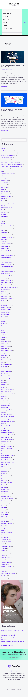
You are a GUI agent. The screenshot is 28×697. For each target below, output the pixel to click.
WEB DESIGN (4, 564)
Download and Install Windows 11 (9, 287)
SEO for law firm (5, 503)
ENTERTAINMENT (5, 309)
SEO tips (3, 505)
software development (6, 523)
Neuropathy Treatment (6, 432)
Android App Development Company (10, 162)
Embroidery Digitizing (6, 305)
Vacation (3, 555)
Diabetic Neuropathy (6, 280)
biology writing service (6, 207)
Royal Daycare (4, 491)
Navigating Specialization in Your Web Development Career (12, 66)
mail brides (4, 400)
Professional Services (6, 482)
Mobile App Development (7, 416)
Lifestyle (3, 387)
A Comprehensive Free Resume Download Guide (11, 110)
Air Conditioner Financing (7, 150)
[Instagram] (11, 671)
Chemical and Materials (6, 228)
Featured (3, 319)
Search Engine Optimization (7, 498)
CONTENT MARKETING (6, 237)
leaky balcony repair (6, 378)
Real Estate (4, 487)
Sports (3, 525)
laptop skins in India (6, 371)
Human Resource (5, 359)
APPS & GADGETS (5, 169)
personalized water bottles (7, 462)
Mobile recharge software (7, 419)
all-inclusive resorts (6, 159)
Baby (2, 189)
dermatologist (4, 278)
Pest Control (4, 464)
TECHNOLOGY (6, 10)
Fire (2, 325)
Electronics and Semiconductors (9, 303)
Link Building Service (6, 391)
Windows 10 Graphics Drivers (8, 573)
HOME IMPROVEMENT (8, 28)
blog (2, 209)
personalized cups (5, 457)
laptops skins (4, 373)
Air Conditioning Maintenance (8, 155)
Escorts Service (5, 314)
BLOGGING (3, 212)
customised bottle (5, 259)
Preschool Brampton (6, 475)
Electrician (3, 300)
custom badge (4, 246)
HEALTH (5, 22)
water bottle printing (6, 562)
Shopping (3, 509)
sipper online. (4, 514)
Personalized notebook (7, 459)
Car (2, 221)
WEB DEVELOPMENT (6, 566)
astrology (3, 175)
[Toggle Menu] (18, 11)
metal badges (4, 407)
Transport (3, 548)
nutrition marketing (5, 437)
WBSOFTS (14, 3)
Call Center (4, 216)
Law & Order (4, 375)
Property (3, 484)
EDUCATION (6, 19)
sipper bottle (4, 512)
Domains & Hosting (5, 284)
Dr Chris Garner (5, 289)
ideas (2, 362)
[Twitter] (16, 671)
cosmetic (3, 241)
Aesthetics (3, 148)
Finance (3, 323)
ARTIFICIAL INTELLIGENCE (7, 173)
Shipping (3, 507)
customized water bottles (7, 271)
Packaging (3, 444)
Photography (4, 471)
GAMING (3, 332)
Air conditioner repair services (8, 153)
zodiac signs (4, 578)
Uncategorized (5, 553)
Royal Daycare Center (6, 494)
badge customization (6, 196)
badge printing (4, 198)
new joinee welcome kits (7, 434)
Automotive (4, 187)
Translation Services (6, 546)
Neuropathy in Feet (5, 430)
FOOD (2, 330)
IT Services (4, 366)
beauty (3, 200)
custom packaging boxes (7, 255)
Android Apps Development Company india (11, 166)
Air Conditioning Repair (6, 157)
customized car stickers (7, 266)
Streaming (3, 530)
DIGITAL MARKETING (8, 13)
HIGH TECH (4, 348)
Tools (2, 544)
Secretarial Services (6, 500)
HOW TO (3, 357)
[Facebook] (14, 671)
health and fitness (5, 346)
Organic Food (4, 441)
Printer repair (4, 480)
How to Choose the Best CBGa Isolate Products (12, 641)
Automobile (4, 184)
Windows (3, 571)
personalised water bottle (7, 455)
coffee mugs (4, 232)
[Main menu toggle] (24, 22)
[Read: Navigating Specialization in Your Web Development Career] (12, 57)
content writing (4, 239)
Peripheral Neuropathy (6, 448)
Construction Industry (6, 234)
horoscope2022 (5, 355)
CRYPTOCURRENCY (8, 33)
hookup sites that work (6, 353)
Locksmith (3, 396)
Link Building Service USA (7, 394)
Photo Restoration (5, 469)
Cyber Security (5, 273)
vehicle (3, 559)
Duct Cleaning (4, 294)
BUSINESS (5, 16)
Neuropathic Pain (5, 428)
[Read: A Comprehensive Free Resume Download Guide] (14, 99)
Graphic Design (5, 341)
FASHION (5, 25)
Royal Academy (5, 489)
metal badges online (6, 409)
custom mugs (4, 253)
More (2, 423)
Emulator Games (5, 307)
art (2, 171)
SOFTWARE (4, 521)
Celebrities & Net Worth (6, 225)
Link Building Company (6, 389)
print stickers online (6, 478)
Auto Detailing (4, 180)
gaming (3, 334)
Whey (2, 569)
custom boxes (4, 248)
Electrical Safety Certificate (7, 298)
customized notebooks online (8, 269)
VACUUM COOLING (5, 557)
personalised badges (6, 453)
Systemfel (3, 534)
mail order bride (5, 403)
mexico (3, 412)
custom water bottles (6, 257)
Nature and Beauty (5, 425)
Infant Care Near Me (6, 364)
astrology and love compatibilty (8, 178)
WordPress (4, 575)
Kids (2, 369)
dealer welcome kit (5, 275)
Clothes (3, 230)
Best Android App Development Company (11, 203)
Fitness (3, 328)
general (3, 337)
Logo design (4, 398)
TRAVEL (5, 31)
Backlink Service (5, 194)
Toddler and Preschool (6, 541)
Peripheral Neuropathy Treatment (9, 450)
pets (2, 466)
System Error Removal (6, 532)
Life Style (3, 382)
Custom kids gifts (5, 250)
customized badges (6, 262)
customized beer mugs (6, 264)
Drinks (2, 291)
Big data (3, 205)
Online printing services (7, 439)
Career (3, 69)
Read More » (4, 87)
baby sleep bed (5, 191)
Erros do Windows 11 (6, 312)
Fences (3, 321)
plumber (3, 473)
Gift (2, 339)
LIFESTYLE (3, 384)
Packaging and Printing (6, 446)
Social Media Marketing (7, 519)
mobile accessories (6, 414)
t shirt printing (4, 537)
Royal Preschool (5, 496)
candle (3, 219)
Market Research (5, 405)
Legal (2, 380)
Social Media (4, 516)
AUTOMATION (4, 182)
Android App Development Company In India (11, 164)
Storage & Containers (6, 528)
